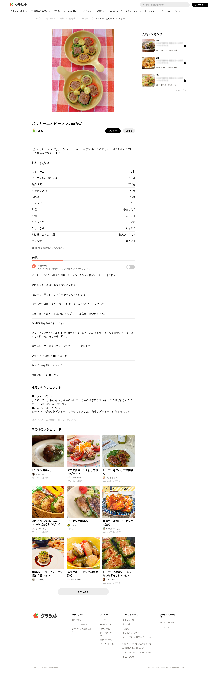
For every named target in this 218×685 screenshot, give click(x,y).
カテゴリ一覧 (106, 639)
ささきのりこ (40, 474)
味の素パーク (76, 478)
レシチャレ (165, 627)
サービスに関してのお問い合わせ (136, 652)
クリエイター (150, 11)
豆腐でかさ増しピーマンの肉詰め (118, 523)
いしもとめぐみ (112, 478)
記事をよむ (102, 11)
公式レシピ (88, 11)
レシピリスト (106, 624)
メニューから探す (79, 624)
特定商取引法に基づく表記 (134, 648)
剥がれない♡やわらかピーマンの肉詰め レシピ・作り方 (47, 523)
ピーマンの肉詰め (77, 521)
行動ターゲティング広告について (136, 644)
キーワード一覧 (107, 644)
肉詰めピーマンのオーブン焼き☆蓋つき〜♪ (47, 574)
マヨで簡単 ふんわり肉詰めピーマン (82, 472)
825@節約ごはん (113, 528)
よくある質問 (128, 657)
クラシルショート (133, 11)
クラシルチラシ (167, 622)
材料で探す (77, 620)
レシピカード (116, 11)
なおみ (73, 525)
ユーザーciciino (112, 579)
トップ (103, 620)
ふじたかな (40, 579)
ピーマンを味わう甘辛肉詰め (118, 472)
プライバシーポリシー (132, 633)
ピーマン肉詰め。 (42, 470)
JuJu (40, 130)
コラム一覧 (105, 628)
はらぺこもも (40, 528)
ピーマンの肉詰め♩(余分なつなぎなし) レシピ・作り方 (117, 574)
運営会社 (126, 624)
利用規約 (126, 628)
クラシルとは (128, 620)
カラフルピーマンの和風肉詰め (82, 574)
